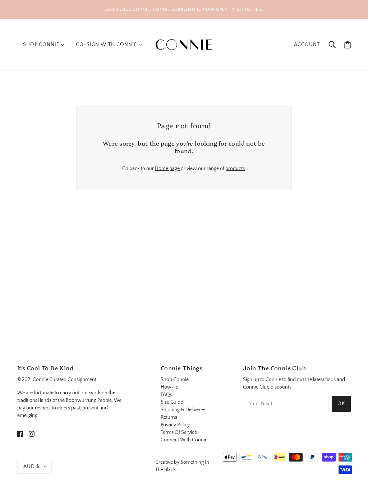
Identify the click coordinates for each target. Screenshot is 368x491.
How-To (170, 387)
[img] (20, 433)
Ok (341, 404)
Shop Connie (175, 379)
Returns (169, 417)
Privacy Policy (175, 425)
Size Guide (172, 402)
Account (307, 44)
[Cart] (347, 45)
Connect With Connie (184, 440)
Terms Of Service (179, 432)
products (235, 168)
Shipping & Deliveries (183, 410)
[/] (184, 44)
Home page (167, 168)
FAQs (166, 395)
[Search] (332, 45)
